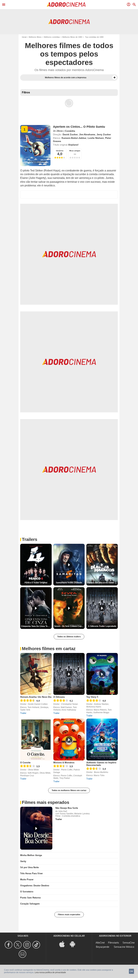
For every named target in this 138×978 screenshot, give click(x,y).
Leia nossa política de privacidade (50, 972)
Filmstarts (113, 942)
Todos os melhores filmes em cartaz (69, 790)
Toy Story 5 (92, 697)
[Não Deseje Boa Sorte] (36, 828)
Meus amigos (74, 151)
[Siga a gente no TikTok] (36, 945)
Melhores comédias (52, 37)
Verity (23, 861)
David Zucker (70, 134)
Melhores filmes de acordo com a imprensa (65, 77)
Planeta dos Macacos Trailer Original (102, 582)
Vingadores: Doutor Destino (34, 885)
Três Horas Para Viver (31, 873)
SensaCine (129, 942)
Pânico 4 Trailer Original (36, 582)
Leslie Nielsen (96, 138)
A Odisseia (59, 697)
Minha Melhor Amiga (31, 855)
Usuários (59, 151)
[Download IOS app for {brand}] (64, 943)
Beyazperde (102, 946)
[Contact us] (23, 954)
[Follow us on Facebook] (9, 945)
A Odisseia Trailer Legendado (102, 626)
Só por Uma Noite (29, 867)
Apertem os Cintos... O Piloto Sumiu (79, 126)
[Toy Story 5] (102, 674)
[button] (114, 77)
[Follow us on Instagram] (27, 945)
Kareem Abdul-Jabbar (74, 138)
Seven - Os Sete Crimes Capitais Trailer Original (69, 626)
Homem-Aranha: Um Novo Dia (35, 697)
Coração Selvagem (30, 903)
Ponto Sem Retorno (30, 897)
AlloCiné (100, 942)
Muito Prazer (26, 879)
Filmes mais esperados (69, 914)
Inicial (24, 37)
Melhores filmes (35, 37)
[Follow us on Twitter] (18, 945)
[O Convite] (36, 739)
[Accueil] (66, 4)
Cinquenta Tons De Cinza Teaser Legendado (36, 626)
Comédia (70, 131)
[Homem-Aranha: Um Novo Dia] (36, 674)
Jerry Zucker (104, 134)
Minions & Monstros (63, 762)
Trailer (23, 713)
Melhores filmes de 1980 (72, 37)
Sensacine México (124, 946)
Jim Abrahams (87, 134)
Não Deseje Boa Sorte (66, 808)
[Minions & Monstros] (69, 739)
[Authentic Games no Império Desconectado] (102, 739)
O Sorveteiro (26, 891)
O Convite (25, 762)
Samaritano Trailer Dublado (69, 582)
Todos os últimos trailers (69, 636)
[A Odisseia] (69, 674)
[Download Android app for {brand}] (74, 943)
